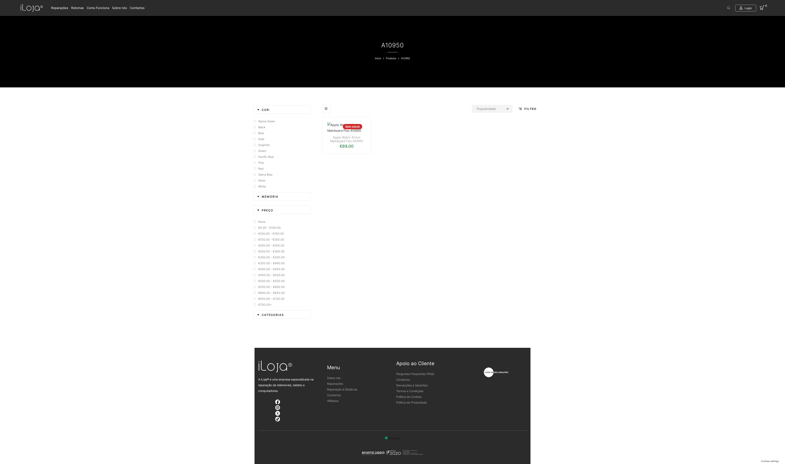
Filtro (530, 108)
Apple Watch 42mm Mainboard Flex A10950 (346, 139)
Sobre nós (119, 8)
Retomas (77, 8)
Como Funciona (98, 8)
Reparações (59, 8)
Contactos (137, 8)
